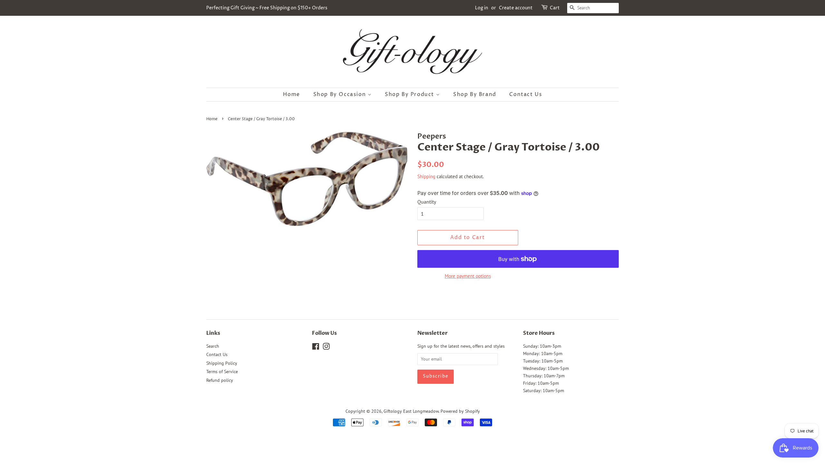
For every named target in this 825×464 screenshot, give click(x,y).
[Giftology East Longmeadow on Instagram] (326, 348)
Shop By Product (410, 94)
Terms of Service (222, 371)
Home (291, 94)
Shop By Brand (474, 94)
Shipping (426, 176)
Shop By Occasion (340, 94)
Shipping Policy (221, 363)
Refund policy (219, 380)
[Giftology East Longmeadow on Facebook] (315, 348)
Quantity (426, 201)
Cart (555, 8)
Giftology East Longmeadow (411, 411)
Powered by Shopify (460, 411)
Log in (481, 8)
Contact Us (525, 94)
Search (212, 346)
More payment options (468, 276)
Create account (516, 8)
